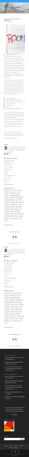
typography (15, 235)
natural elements (18, 224)
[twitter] (6, 171)
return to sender (13, 230)
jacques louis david (14, 221)
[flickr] (9, 171)
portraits (12, 228)
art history (15, 207)
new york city (7, 226)
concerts (6, 214)
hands (17, 219)
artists (20, 207)
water (6, 237)
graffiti (13, 219)
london (20, 221)
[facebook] (4, 171)
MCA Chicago (7, 195)
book (19, 210)
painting (16, 226)
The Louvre (6, 188)
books (12, 38)
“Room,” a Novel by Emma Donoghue (12, 36)
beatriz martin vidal (13, 210)
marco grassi (7, 224)
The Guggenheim (8, 186)
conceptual (7, 212)
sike (23, 230)
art (11, 207)
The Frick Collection (8, 184)
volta (20, 235)
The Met (6, 190)
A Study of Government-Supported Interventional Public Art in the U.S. (13, 385)
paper (20, 226)
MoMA (5, 199)
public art (6, 230)
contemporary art (19, 214)
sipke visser (7, 233)
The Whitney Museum (8, 201)
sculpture (19, 230)
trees (11, 235)
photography (7, 228)
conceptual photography (15, 212)
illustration (22, 219)
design (20, 217)
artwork (6, 210)
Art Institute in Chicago (9, 177)
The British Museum (8, 180)
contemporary (12, 214)
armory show (7, 207)
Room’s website (8, 149)
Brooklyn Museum (8, 182)
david (16, 217)
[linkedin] (7, 171)
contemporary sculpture (9, 217)
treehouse (6, 235)
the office (21, 233)
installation (7, 221)
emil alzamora (7, 219)
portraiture (18, 228)
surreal (16, 233)
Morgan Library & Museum (10, 193)
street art (12, 233)
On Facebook (8, 242)
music (12, 224)
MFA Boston (6, 197)
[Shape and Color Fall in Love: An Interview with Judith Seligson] (9, 443)
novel (12, 226)
